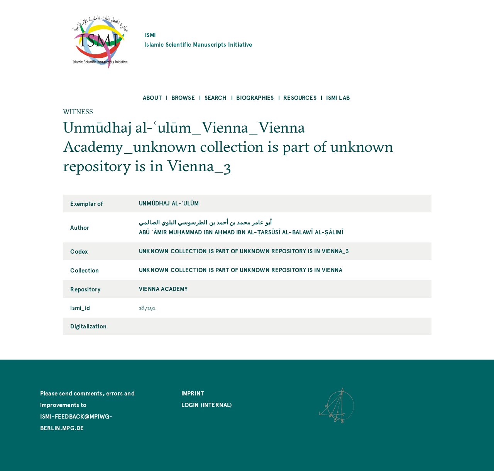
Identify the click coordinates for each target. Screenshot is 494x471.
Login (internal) (206, 404)
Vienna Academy (163, 288)
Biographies (255, 97)
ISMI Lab (338, 97)
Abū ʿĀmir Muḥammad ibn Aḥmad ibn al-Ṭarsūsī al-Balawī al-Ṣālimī (241, 232)
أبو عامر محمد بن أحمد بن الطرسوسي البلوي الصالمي (205, 222)
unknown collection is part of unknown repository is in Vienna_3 (244, 251)
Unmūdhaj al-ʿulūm (169, 203)
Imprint (192, 393)
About (152, 97)
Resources (299, 97)
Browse (183, 97)
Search (216, 97)
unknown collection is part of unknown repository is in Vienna (240, 270)
